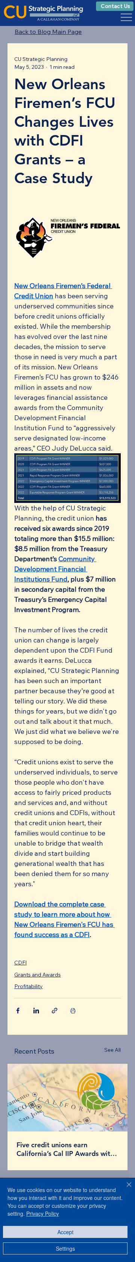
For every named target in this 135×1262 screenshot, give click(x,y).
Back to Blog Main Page (48, 31)
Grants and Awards (37, 974)
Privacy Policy (42, 1213)
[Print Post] (72, 1010)
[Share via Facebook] (17, 1010)
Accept (65, 1232)
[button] (115, 6)
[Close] (125, 1189)
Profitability (28, 986)
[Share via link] (54, 1010)
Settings (65, 1248)
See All (112, 1049)
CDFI (20, 962)
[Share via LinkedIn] (36, 1010)
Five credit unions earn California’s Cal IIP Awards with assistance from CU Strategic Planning (65, 1149)
